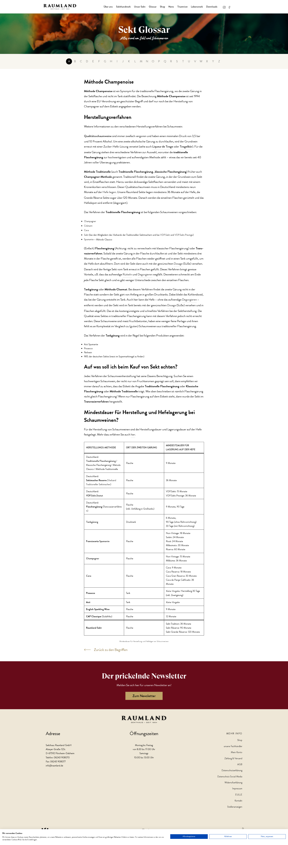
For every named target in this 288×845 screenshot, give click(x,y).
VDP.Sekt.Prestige (184, 235)
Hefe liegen (109, 192)
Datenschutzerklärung (232, 770)
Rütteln (127, 274)
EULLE (238, 794)
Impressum (237, 788)
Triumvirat (182, 6)
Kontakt (238, 800)
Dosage (178, 263)
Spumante (89, 239)
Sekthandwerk (123, 6)
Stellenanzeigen (234, 806)
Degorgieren (145, 274)
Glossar (152, 6)
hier (133, 434)
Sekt (86, 235)
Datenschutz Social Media (229, 776)
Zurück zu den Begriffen (111, 649)
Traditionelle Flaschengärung (101, 461)
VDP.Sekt (165, 235)
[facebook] (229, 6)
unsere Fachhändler (233, 746)
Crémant (88, 225)
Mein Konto (236, 752)
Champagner (90, 221)
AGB (239, 764)
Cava (86, 230)
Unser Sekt (139, 6)
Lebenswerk (197, 6)
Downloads (211, 6)
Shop (162, 6)
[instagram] (224, 6)
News (171, 6)
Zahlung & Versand (233, 758)
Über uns (108, 6)
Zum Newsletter (144, 695)
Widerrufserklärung (233, 782)
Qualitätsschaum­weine (98, 136)
